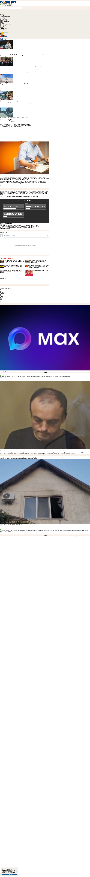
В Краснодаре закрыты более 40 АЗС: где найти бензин (10, 121)
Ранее (10, 239)
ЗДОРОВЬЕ (2, 14)
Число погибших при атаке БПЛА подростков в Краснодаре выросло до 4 (12, 524)
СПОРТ (1, 27)
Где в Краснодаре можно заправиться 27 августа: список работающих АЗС (17, 453)
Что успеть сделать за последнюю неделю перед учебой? (62, 376)
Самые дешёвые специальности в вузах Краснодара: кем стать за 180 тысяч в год (15, 87)
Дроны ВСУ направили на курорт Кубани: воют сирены (48, 530)
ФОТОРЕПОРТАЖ (3, 28)
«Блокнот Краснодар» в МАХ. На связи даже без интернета (9, 371)
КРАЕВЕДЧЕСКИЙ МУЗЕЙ (5, 16)
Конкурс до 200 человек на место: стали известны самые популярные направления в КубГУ (17, 86)
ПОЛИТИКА (2, 23)
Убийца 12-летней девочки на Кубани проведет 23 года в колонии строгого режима (14, 449)
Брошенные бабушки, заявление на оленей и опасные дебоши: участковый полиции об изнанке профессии (20, 53)
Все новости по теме (4, 68)
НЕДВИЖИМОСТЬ (3, 20)
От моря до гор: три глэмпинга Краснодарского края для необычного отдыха (13, 536)
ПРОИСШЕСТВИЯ (3, 25)
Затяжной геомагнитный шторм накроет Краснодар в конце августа (28, 458)
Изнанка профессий (3, 39)
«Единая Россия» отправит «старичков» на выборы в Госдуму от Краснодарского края (16, 72)
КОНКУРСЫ (2, 15)
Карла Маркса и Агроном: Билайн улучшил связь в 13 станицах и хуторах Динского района (65, 457)
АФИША (1, 12)
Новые (1, 239)
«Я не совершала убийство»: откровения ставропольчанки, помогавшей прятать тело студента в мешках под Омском (19, 452)
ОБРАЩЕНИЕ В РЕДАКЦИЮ (5, 21)
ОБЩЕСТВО (2, 22)
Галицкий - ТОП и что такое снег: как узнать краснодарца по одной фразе (14, 227)
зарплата (2, 228)
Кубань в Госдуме (3, 56)
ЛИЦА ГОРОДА (3, 18)
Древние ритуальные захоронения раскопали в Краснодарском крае (58, 378)
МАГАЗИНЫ (6, 38)
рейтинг (5, 228)
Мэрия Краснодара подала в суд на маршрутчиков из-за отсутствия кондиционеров (15, 225)
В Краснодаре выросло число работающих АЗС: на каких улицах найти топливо (15, 122)
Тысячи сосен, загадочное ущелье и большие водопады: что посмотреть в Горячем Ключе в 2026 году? (19, 105)
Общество (2, 140)
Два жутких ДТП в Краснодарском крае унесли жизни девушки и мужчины (69, 530)
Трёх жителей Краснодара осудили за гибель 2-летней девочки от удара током (38, 457)
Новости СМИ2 (3, 278)
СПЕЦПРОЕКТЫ (3, 26)
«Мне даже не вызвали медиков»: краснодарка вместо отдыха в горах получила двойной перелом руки (65, 536)
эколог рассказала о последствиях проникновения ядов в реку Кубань (25, 196)
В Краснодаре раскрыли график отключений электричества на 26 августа (37, 536)
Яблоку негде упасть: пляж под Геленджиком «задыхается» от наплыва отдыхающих (16, 104)
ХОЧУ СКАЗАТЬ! (3, 30)
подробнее (9, 288)
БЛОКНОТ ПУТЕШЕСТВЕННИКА (6, 13)
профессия (8, 228)
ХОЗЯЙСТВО (2, 29)
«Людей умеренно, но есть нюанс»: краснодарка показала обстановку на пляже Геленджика (17, 103)
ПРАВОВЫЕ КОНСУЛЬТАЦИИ (5, 24)
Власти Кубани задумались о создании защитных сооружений (39, 453)
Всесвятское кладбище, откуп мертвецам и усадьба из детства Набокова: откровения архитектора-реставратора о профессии (23, 54)
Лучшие (6, 239)
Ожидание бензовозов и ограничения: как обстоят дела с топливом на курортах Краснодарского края (53, 452)
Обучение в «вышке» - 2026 (5, 73)
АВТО (1, 11)
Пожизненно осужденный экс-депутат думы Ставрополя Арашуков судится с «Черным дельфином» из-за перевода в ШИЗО (20, 530)
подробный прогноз (3, 288)
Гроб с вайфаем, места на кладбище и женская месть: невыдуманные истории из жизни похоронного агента (20, 55)
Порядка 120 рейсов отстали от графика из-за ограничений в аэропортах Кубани (63, 453)
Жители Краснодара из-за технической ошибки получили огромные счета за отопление (16, 226)
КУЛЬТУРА (2, 17)
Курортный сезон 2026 (4, 90)
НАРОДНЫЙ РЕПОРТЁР (4, 19)
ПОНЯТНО (9, 874)
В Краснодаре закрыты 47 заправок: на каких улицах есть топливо (12, 120)
